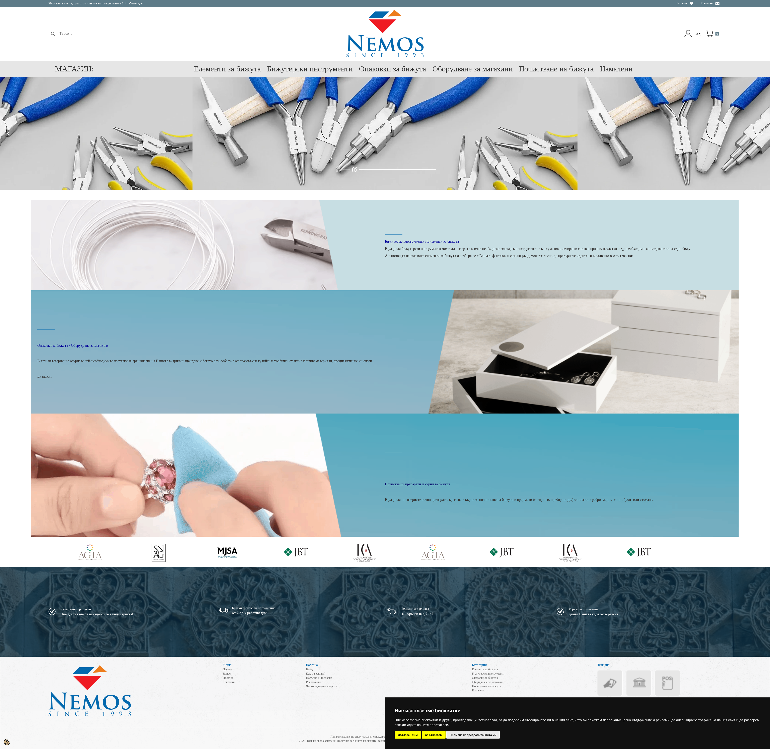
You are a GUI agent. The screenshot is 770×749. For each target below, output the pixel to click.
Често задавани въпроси (321, 686)
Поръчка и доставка (319, 677)
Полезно (228, 677)
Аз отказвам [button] (433, 735)
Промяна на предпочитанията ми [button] (473, 735)
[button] (380, 170)
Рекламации (313, 682)
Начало (227, 669)
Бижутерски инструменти (310, 69)
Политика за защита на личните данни (361, 740)
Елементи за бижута (227, 69)
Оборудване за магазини (472, 69)
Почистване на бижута (556, 69)
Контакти (707, 3)
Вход (697, 34)
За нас (227, 673)
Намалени (616, 69)
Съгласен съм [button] (408, 735)
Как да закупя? (316, 673)
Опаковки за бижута (392, 69)
